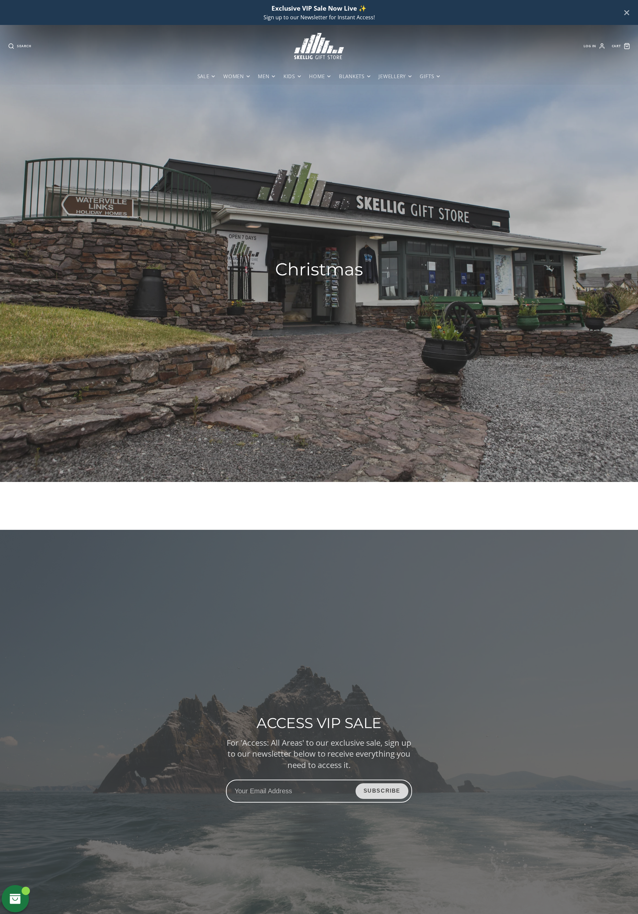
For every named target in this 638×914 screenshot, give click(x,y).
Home (317, 76)
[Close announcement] (627, 12)
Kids (289, 76)
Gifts (427, 76)
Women (233, 76)
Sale (203, 76)
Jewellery (392, 76)
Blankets (352, 76)
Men (263, 76)
